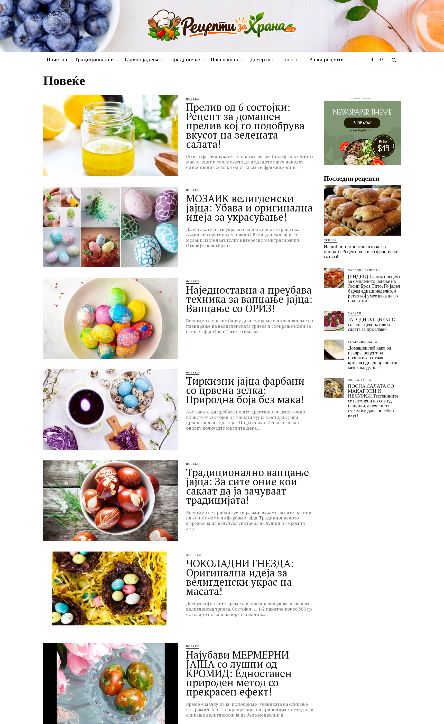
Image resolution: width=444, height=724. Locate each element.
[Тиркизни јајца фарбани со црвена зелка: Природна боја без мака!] (110, 409)
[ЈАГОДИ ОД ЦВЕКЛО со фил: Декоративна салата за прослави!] (334, 321)
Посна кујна (359, 379)
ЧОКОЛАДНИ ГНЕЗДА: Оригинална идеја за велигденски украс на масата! (240, 577)
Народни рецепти (364, 270)
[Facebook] (372, 59)
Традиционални (362, 341)
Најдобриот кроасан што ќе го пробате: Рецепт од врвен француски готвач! (361, 251)
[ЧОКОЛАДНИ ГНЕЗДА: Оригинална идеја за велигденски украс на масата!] (110, 592)
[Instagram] (381, 59)
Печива (330, 240)
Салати (354, 313)
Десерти (193, 554)
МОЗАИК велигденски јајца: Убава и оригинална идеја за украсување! (249, 207)
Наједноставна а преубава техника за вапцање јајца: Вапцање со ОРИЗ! (249, 299)
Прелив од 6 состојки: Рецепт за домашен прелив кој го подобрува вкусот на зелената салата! (245, 125)
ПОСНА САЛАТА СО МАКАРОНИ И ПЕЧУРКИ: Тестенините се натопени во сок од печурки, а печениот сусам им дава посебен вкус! (373, 400)
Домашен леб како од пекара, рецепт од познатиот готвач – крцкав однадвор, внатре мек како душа (373, 357)
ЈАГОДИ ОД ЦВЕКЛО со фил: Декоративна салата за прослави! (371, 324)
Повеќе (192, 98)
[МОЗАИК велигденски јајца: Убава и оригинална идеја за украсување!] (110, 227)
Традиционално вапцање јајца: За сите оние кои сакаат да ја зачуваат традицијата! (247, 486)
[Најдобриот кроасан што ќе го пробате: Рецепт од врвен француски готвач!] (362, 210)
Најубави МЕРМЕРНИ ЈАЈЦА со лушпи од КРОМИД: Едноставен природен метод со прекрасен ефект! (239, 673)
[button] (393, 60)
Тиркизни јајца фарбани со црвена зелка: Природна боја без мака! (245, 390)
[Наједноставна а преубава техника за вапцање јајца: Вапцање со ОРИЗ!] (110, 318)
